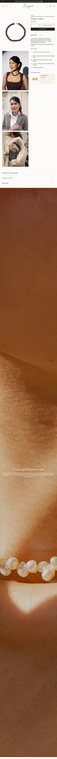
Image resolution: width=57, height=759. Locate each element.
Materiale (5, 183)
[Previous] (3, 1)
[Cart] (54, 6)
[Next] (54, 1)
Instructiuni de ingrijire (10, 173)
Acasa (32, 15)
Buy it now (43, 29)
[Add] (52, 82)
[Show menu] (2, 6)
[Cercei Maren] (35, 79)
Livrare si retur (7, 178)
